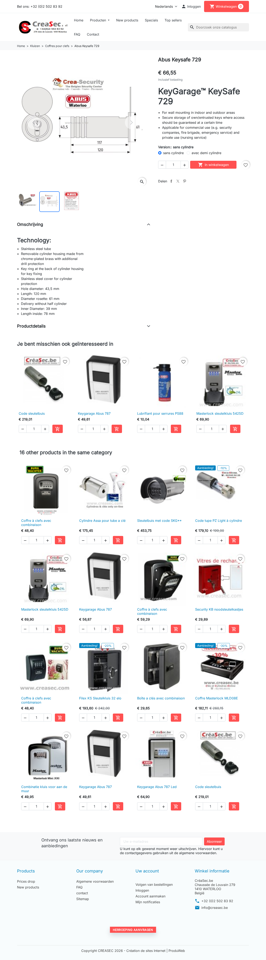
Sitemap (82, 899)
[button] (191, 6)
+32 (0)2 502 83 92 (217, 901)
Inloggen (142, 890)
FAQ (77, 34)
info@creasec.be (214, 908)
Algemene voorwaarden (95, 881)
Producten (98, 20)
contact (82, 893)
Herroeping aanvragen (133, 930)
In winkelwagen (213, 164)
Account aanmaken (150, 896)
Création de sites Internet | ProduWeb (155, 951)
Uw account (147, 870)
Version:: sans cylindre (175, 147)
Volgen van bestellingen (154, 884)
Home (78, 20)
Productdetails (31, 326)
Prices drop (26, 881)
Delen (171, 181)
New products (127, 20)
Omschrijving (30, 224)
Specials (151, 20)
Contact (93, 34)
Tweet (177, 181)
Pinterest (184, 181)
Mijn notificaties (147, 902)
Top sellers (173, 20)
